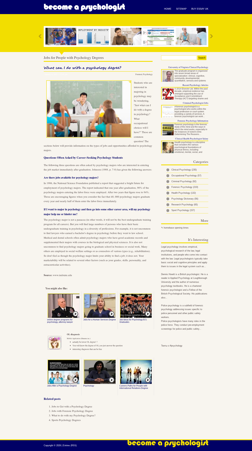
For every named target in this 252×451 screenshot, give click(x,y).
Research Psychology (184, 204)
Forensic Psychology (144, 74)
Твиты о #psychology (171, 345)
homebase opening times (176, 227)
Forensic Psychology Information (193, 120)
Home (167, 8)
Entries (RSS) (70, 445)
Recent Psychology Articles (195, 85)
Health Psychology (183, 193)
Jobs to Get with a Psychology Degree (72, 406)
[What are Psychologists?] (192, 36)
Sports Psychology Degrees (66, 420)
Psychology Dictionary (184, 198)
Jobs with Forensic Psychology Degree (72, 411)
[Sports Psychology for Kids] (61, 36)
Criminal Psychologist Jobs (195, 102)
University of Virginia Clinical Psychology (188, 67)
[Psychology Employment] (94, 36)
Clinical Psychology (184, 169)
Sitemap (181, 8)
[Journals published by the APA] (159, 36)
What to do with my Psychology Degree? (73, 415)
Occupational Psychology (186, 175)
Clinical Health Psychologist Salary (191, 138)
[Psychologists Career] (127, 36)
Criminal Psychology (183, 181)
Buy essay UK (199, 8)
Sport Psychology (183, 210)
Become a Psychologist (84, 7)
